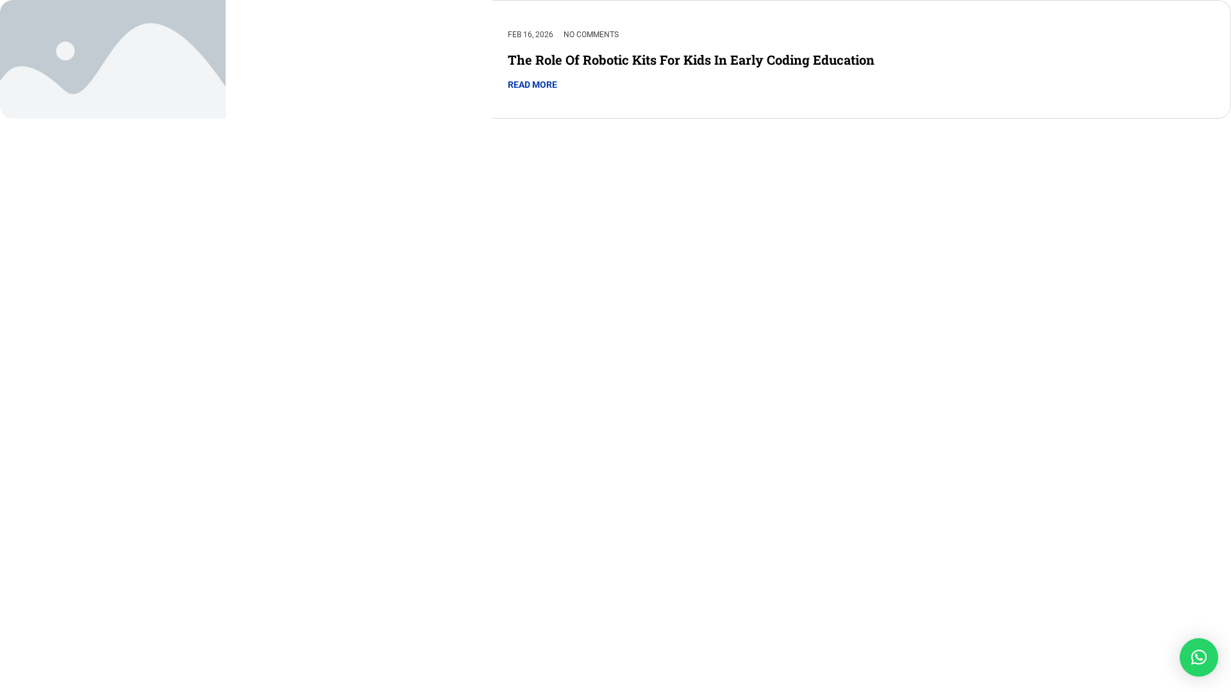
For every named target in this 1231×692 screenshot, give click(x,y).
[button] (1199, 657)
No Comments (591, 34)
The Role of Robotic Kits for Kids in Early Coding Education (691, 59)
